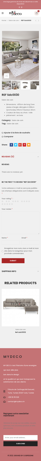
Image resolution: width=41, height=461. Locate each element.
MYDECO (13, 356)
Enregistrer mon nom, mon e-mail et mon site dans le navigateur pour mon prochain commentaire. (21, 251)
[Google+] (20, 145)
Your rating (7, 198)
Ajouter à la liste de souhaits (17, 132)
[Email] (28, 145)
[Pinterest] (24, 145)
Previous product (36, 20)
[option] (6, 85)
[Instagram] (21, 7)
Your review (7, 209)
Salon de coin (14, 20)
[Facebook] (19, 7)
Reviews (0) (8, 156)
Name (5, 238)
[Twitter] (15, 145)
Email (24, 238)
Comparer (8, 136)
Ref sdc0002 (20, 332)
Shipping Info (9, 271)
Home (4, 20)
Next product (38, 20)
